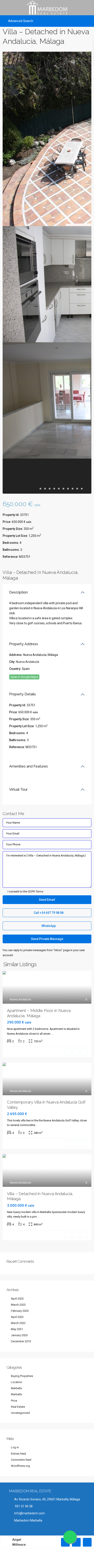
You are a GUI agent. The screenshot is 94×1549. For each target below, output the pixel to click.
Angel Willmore (19, 1542)
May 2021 (17, 1329)
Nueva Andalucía (27, 662)
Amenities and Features (28, 766)
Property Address (23, 644)
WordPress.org (20, 1465)
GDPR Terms (35, 891)
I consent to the (25, 891)
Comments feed (21, 1459)
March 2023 (18, 1304)
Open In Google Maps (24, 677)
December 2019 (21, 1341)
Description (18, 592)
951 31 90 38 (23, 1506)
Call (48, 912)
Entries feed (18, 1453)
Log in (15, 1447)
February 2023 (20, 1310)
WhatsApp (48, 926)
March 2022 (18, 1323)
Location (16, 1382)
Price (14, 1400)
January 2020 (19, 1335)
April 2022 (17, 1317)
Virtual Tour (18, 789)
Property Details (22, 694)
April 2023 (17, 1298)
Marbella (16, 1388)
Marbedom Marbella (28, 1520)
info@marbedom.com (29, 1513)
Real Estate (18, 1406)
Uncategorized (20, 1412)
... (52, 1033)
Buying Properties (22, 1376)
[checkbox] (4, 891)
